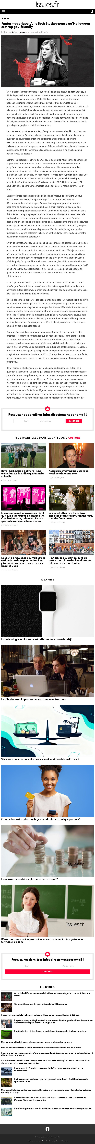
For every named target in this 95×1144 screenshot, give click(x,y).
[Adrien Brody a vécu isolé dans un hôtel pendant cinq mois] (71, 456)
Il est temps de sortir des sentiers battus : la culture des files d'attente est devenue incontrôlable (70, 561)
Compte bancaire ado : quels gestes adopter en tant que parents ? (40, 819)
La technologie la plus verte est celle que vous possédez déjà (36, 639)
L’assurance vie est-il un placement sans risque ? (29, 879)
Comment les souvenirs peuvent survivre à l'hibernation (41, 1004)
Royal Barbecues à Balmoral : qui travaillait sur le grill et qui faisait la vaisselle (22, 474)
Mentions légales (52, 1141)
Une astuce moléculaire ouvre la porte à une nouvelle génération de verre (36, 1042)
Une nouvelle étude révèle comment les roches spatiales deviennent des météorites (41, 1048)
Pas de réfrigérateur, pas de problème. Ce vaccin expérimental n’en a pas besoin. (53, 1109)
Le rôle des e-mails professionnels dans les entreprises (33, 699)
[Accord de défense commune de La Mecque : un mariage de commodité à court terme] (6, 996)
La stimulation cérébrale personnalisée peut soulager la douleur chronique (50, 1031)
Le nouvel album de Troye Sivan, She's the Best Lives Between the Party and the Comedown (71, 516)
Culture (74, 438)
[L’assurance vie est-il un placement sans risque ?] (47, 851)
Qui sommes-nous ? (35, 1141)
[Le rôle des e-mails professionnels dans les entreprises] (47, 671)
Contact (64, 1141)
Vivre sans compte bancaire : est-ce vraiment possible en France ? (40, 759)
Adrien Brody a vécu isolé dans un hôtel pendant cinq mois (68, 472)
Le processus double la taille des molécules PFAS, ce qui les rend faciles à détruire (40, 1015)
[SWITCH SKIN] (92, 11)
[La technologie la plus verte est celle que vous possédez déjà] (47, 611)
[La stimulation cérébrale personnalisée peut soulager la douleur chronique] (6, 1034)
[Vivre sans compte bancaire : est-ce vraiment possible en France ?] (47, 731)
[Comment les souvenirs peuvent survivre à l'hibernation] (6, 1007)
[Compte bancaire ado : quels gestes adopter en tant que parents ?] (47, 791)
